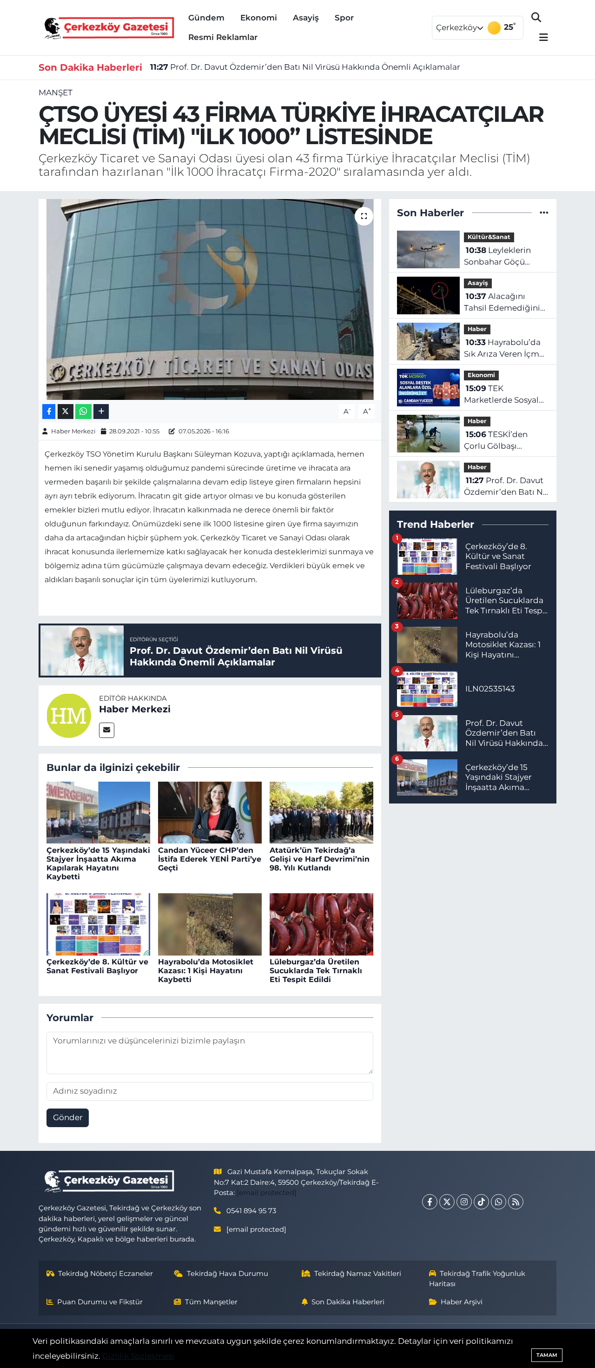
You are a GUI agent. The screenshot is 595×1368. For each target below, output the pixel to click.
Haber (477, 328)
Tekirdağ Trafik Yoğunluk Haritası (477, 1278)
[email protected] (267, 1193)
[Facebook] (429, 1201)
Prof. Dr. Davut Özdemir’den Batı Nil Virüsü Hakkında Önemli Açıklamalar (305, 67)
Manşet (56, 92)
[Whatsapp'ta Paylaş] (83, 411)
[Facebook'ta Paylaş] (48, 411)
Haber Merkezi (73, 431)
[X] (447, 1201)
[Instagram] (464, 1201)
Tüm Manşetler (211, 1302)
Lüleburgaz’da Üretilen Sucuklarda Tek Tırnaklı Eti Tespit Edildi (316, 970)
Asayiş (306, 17)
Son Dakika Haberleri (347, 1302)
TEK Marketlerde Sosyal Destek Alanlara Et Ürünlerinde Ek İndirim (501, 395)
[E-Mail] (106, 730)
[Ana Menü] (539, 38)
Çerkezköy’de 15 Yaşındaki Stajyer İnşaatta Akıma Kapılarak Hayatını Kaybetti (98, 864)
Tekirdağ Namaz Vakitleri (357, 1273)
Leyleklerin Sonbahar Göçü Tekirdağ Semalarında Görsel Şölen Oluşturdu (502, 257)
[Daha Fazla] (101, 411)
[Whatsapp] (498, 1201)
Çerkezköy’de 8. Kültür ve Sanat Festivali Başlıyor (97, 966)
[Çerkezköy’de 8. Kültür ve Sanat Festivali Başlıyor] (98, 923)
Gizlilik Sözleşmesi (138, 1356)
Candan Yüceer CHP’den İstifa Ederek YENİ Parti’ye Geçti (209, 859)
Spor (344, 17)
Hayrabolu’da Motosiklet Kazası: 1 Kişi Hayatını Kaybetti (205, 970)
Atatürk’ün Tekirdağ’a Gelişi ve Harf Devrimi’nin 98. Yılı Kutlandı (320, 859)
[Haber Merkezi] (68, 714)
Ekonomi (258, 17)
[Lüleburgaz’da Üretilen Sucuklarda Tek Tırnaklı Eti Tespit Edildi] (321, 923)
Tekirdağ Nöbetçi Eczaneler (105, 1273)
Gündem (206, 17)
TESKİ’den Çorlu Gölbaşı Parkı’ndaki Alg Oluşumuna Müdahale (496, 441)
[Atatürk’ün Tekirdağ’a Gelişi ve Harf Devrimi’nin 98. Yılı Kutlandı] (321, 812)
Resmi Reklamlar (223, 37)
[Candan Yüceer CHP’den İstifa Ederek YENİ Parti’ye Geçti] (210, 812)
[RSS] (515, 1201)
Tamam (546, 1355)
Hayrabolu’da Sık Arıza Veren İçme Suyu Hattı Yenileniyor (504, 349)
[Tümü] (544, 212)
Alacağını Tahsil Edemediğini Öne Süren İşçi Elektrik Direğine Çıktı (502, 303)
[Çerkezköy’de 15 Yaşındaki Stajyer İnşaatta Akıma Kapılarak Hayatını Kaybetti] (98, 812)
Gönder (68, 1117)
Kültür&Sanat (489, 236)
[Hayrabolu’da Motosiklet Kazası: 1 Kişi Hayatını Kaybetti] (210, 923)
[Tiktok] (481, 1201)
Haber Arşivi (462, 1302)
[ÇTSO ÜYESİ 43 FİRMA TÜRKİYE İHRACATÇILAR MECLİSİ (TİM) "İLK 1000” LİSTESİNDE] (210, 299)
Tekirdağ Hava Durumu (227, 1273)
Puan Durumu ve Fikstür (100, 1302)
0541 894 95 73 (251, 1211)
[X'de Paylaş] (65, 411)
